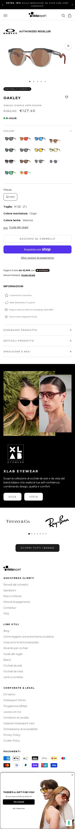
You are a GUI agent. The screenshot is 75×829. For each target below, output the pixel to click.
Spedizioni (9, 590)
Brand (7, 659)
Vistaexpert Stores (14, 700)
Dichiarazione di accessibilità (20, 729)
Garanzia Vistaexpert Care (19, 723)
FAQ (6, 613)
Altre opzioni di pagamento (37, 257)
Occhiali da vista (13, 671)
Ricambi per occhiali (15, 648)
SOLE (12, 496)
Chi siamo (9, 694)
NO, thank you (19, 808)
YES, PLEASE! (18, 802)
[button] (29, 534)
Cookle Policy (11, 740)
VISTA (33, 496)
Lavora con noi (12, 711)
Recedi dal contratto (15, 584)
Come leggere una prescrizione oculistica (28, 636)
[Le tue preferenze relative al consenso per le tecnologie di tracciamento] (69, 823)
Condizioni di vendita (16, 717)
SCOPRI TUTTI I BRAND (37, 547)
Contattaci (9, 607)
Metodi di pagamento (16, 601)
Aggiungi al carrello (37, 238)
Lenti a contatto (13, 677)
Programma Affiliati (15, 706)
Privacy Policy (11, 734)
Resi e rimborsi (12, 596)
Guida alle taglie (18, 227)
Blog (6, 630)
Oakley (12, 98)
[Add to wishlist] (67, 97)
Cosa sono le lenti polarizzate (21, 642)
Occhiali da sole (12, 665)
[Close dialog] (72, 775)
